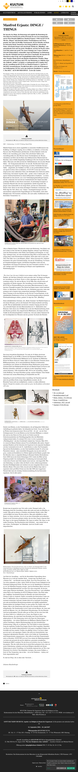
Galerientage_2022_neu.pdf (62, 402)
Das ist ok (70, 768)
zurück (7, 683)
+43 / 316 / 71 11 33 (51, 712)
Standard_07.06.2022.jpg (61, 405)
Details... (49, 768)
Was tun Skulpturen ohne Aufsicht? (37, 742)
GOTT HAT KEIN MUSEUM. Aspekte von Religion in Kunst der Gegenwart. (28, 722)
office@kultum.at (41, 714)
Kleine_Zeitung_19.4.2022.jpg (63, 398)
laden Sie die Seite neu (30, 140)
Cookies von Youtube (19, 140)
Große (55, 214)
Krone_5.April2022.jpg (61, 400)
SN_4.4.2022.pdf (59, 393)
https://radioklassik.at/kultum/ (66, 379)
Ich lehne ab (61, 768)
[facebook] (63, 7)
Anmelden (39, 766)
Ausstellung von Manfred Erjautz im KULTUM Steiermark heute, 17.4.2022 (63, 250)
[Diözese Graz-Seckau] (39, 700)
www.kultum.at (67, 712)
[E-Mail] (60, 7)
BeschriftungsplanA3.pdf (61, 395)
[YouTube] (66, 7)
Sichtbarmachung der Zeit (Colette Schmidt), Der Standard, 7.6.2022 (62, 287)
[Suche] (73, 6)
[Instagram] (69, 7)
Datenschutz (42, 762)
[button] (57, 19)
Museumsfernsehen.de (59, 303)
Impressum (35, 762)
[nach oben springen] (39, 694)
